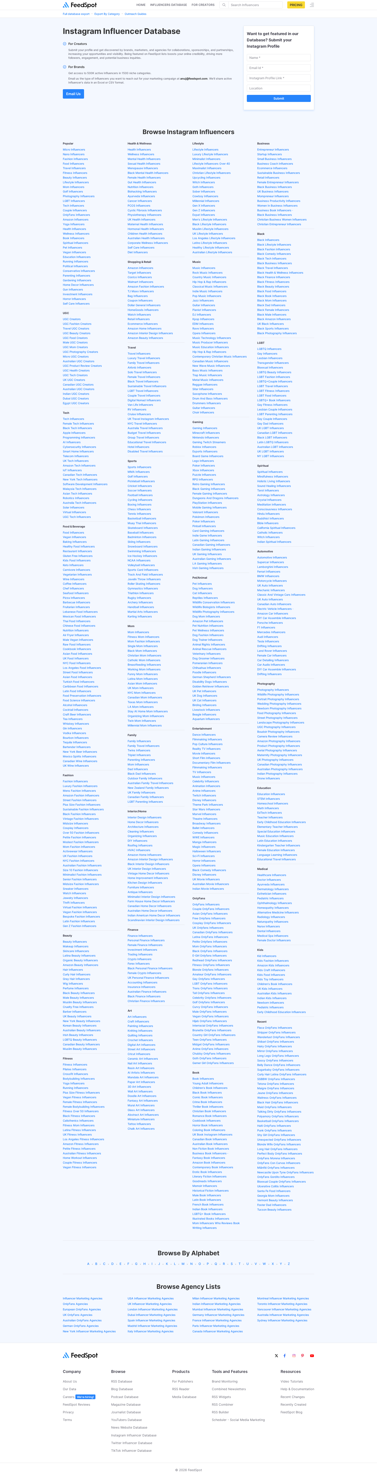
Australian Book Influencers (210, 1144)
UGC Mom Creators (75, 347)
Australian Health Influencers (146, 238)
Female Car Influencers (272, 655)
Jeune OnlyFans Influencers (275, 1093)
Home (140, 5)
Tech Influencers (73, 205)
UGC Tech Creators (75, 375)
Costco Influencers (140, 277)
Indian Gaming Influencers (209, 549)
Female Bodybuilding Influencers (84, 1106)
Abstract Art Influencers (143, 1114)
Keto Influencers (73, 565)
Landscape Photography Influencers (280, 722)
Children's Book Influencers (210, 1087)
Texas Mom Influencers (143, 702)
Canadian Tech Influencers (80, 474)
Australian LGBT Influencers (275, 446)
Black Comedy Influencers (209, 870)
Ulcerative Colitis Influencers (275, 1186)
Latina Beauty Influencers (79, 955)
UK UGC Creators (74, 379)
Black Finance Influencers (144, 996)
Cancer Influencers (140, 200)
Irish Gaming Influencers (208, 568)
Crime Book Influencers (207, 1102)
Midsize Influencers (75, 823)
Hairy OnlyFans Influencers (274, 1046)
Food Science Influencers (79, 700)
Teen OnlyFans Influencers (209, 1039)
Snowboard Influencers (143, 546)
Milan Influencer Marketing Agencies (216, 1298)
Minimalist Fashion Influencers (82, 874)
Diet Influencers (138, 252)
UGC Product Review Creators (82, 365)
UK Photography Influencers (275, 759)
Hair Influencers (73, 969)
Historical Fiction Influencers (210, 1190)
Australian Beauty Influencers (82, 1030)
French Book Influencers (208, 1204)
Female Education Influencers (276, 850)
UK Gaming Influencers (207, 554)
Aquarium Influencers (206, 719)
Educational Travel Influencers (147, 442)
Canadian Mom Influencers (145, 697)
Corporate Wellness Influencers (148, 242)
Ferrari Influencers (268, 571)
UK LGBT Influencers (270, 428)
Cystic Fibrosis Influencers (145, 210)
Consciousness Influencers (274, 509)
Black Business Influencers (274, 187)
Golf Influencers (73, 191)
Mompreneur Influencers (273, 196)
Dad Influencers (138, 769)
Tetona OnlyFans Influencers (275, 1083)
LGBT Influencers (74, 200)
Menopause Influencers (143, 168)
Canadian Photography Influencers (279, 764)
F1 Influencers (266, 627)
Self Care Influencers (76, 303)
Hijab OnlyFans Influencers (209, 1021)
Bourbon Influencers (76, 737)
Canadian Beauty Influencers (81, 1044)
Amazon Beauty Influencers (80, 965)
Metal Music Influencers (207, 379)
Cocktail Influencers (75, 709)
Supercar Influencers (270, 562)
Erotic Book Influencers (207, 1172)
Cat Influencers (202, 593)
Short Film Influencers (206, 758)
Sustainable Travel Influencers (147, 386)
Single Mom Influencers (143, 646)
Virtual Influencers (74, 512)
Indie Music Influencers (207, 291)
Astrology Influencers (271, 495)
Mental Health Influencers (144, 159)
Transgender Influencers (273, 362)
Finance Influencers (140, 935)
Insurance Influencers (142, 987)
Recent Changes (293, 1397)
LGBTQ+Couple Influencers (274, 381)
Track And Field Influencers (145, 574)
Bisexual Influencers (270, 367)
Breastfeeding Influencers (144, 664)
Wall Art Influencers (140, 1091)
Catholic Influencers (270, 532)
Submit (279, 98)
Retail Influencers (139, 319)
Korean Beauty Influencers (80, 1025)
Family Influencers (139, 741)
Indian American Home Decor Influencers (154, 915)
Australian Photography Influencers (280, 769)
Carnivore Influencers (76, 569)
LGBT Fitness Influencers (273, 390)
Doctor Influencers (269, 879)
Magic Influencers (204, 846)
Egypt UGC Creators (76, 403)
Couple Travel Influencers (144, 395)
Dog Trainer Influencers (207, 639)
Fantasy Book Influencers (208, 1157)
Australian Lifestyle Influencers (212, 252)
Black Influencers (268, 239)
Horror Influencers (74, 298)
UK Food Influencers (76, 658)
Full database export (76, 13)
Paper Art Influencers (141, 1082)
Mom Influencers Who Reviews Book (216, 1223)
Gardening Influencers (77, 280)
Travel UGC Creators (76, 328)
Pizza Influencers (74, 597)
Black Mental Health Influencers (148, 172)
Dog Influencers (202, 588)
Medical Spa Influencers (272, 935)
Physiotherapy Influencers (144, 214)
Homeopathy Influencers (273, 907)
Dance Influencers (204, 734)
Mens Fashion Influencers (79, 790)
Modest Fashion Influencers (81, 842)
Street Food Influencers (78, 672)
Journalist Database (126, 1412)
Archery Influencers (140, 602)
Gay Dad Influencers (270, 423)
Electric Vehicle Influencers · (275, 608)
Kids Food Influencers (77, 560)
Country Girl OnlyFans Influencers (214, 1035)
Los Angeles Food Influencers (82, 667)
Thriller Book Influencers (207, 1106)
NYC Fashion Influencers (78, 860)
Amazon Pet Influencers (207, 621)
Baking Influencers (75, 541)
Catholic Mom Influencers (144, 660)
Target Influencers (139, 272)
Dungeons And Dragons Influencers (215, 498)
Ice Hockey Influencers (142, 555)
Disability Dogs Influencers (209, 681)
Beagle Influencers (204, 714)
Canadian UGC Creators (78, 384)
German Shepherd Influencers (211, 677)
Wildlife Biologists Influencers (211, 607)
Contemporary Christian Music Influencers (219, 356)
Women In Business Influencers (277, 205)
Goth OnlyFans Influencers (209, 1058)
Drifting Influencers (269, 646)
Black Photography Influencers (277, 333)
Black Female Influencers (273, 309)
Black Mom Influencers (142, 650)
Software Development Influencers (85, 484)
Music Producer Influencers (210, 342)
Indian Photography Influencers (277, 773)
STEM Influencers (268, 798)
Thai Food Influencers (77, 621)
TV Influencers (201, 772)
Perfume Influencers (76, 988)
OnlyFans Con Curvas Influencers (278, 1163)
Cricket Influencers (140, 485)
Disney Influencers (204, 800)
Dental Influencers (269, 931)
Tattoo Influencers (139, 1124)
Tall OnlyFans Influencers (208, 993)
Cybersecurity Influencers (79, 446)
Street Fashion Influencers (80, 800)
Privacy (68, 1412)
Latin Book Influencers (206, 1199)
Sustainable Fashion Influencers (83, 809)
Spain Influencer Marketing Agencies (151, 1320)
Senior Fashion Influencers (80, 879)
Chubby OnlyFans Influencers (211, 1053)
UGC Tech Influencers (77, 516)
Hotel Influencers (138, 446)
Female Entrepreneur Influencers (278, 182)
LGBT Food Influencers (271, 395)
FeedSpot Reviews (76, 1404)
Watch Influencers (74, 893)
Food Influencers (73, 163)
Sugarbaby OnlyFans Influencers (278, 1069)
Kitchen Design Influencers (145, 882)
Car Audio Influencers (271, 664)
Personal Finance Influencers (146, 940)
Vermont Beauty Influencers (275, 1200)
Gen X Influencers (203, 205)
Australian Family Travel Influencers (150, 783)
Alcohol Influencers (75, 705)
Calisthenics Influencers (78, 1120)
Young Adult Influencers (207, 1083)
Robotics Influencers (76, 498)
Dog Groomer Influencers (208, 658)
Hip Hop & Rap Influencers (209, 281)
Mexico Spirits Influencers (79, 756)
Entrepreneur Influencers (273, 149)
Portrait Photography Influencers (278, 699)
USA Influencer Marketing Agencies (151, 1298)
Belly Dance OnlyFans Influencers (278, 1065)
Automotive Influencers (272, 557)
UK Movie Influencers (206, 879)
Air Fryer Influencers (76, 635)
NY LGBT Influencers (270, 456)
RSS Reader (180, 1389)
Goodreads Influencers (207, 1181)
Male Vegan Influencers (78, 639)
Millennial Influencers (205, 200)
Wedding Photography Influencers (279, 703)
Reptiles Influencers (205, 597)
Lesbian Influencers (270, 358)
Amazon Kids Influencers (273, 965)
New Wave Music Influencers (211, 365)
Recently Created (293, 1404)
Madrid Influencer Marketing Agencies (152, 1325)
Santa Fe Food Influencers (274, 1191)
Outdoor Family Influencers (145, 778)
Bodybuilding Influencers (79, 1078)
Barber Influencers (75, 1011)
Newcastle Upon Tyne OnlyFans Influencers (285, 1172)
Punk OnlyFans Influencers (274, 1130)
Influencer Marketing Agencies (82, 1298)
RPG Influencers (202, 479)
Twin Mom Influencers (142, 720)
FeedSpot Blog (291, 1412)
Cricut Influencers (139, 1054)
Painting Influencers (140, 1026)
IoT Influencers (72, 470)
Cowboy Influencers (205, 196)
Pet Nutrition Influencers (207, 625)
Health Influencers (74, 229)
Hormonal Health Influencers (146, 229)
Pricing (296, 5)
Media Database (184, 1397)
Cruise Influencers (139, 414)
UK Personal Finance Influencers (148, 977)
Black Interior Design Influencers (148, 864)
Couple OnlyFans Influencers (211, 909)
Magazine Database (126, 1404)
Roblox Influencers (204, 446)
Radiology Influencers (271, 917)
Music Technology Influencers (211, 338)
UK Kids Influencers (270, 988)
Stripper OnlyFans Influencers (276, 1032)
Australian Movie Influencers (210, 884)
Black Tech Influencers (77, 428)
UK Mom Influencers (141, 688)
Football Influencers (140, 495)
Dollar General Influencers (144, 305)
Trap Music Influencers (207, 375)
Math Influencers (268, 808)
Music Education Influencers (210, 347)
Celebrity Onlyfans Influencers (212, 997)
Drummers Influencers (206, 403)
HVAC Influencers (139, 850)
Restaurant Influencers (77, 551)
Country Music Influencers (209, 277)
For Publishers (182, 1381)
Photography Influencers (79, 196)
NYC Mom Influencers (142, 692)
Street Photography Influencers (277, 717)
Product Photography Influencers (278, 745)
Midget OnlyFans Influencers (211, 1044)
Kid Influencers (266, 956)
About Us (70, 1381)
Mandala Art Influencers (143, 1077)
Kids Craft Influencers (271, 970)
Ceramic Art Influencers (143, 1058)
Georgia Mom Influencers (273, 1195)
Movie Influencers (203, 753)
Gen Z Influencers (203, 210)
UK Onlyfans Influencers (208, 927)
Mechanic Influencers (271, 590)
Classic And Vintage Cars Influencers (281, 594)
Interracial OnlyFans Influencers (212, 1025)
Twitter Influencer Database (131, 1443)
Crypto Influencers (140, 959)
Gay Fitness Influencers (272, 404)
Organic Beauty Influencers (80, 960)
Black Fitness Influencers (79, 1116)
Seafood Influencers (76, 593)
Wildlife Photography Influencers (213, 611)
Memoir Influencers (204, 1185)
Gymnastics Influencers (143, 588)
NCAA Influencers (139, 560)
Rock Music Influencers (207, 272)
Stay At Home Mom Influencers (148, 711)
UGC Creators (72, 319)
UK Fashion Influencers (77, 856)
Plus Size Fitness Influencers (81, 1092)
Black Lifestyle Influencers (209, 224)
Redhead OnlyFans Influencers (212, 960)
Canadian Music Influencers (210, 361)
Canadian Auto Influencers (274, 604)
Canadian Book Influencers (209, 1139)
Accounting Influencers (142, 982)
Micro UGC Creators (76, 356)
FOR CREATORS (203, 5)
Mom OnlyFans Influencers (209, 946)
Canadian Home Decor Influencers (150, 906)
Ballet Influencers (203, 828)
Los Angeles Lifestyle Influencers (213, 238)
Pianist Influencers (204, 309)
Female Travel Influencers (144, 377)
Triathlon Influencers (141, 593)
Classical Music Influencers (210, 286)
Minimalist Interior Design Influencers (151, 896)
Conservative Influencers (79, 270)
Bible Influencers (268, 523)
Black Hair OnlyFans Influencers (277, 1102)
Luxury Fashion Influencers (80, 786)
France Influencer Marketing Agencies (217, 1320)
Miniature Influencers (141, 1119)
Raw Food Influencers (77, 644)
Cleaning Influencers (141, 831)
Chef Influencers (73, 588)
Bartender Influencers (77, 747)
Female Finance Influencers (145, 945)
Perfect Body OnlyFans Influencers (279, 1153)
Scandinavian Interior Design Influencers (154, 920)
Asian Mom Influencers (142, 683)
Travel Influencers (74, 168)
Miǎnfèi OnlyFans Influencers (276, 1167)
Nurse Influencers (268, 926)
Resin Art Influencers (141, 1068)
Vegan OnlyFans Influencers (210, 1016)
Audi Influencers (267, 636)
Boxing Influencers (140, 504)
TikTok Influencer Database (131, 1450)
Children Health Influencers (145, 233)
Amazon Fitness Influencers (81, 1144)
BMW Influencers (268, 576)
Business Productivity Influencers (278, 200)
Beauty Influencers (75, 177)
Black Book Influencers (207, 1092)
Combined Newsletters (229, 1389)
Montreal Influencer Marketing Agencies (283, 1298)
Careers (78, 1397)
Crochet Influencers (140, 1040)
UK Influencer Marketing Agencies (150, 1303)
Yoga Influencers (74, 224)
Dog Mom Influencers (206, 616)
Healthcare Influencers (271, 875)
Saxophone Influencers (207, 393)
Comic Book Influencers (207, 1097)
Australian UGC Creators (78, 361)
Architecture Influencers (143, 826)
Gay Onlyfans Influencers (208, 978)
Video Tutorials (292, 1381)
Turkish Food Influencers (78, 681)
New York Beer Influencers (80, 751)
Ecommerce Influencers (143, 323)
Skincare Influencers (76, 951)
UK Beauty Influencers (77, 1016)
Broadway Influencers (206, 823)
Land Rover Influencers (272, 650)
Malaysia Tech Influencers (80, 488)
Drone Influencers (268, 778)
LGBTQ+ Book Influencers (209, 1214)
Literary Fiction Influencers (209, 1176)
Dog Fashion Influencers (208, 635)
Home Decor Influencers (78, 284)
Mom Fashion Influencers (79, 846)
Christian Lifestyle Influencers (211, 172)
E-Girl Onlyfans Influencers (209, 955)
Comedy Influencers (205, 832)
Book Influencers (73, 238)
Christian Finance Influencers (146, 1001)
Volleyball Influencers (141, 565)
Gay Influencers (267, 353)
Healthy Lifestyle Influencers (210, 247)
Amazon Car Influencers (272, 613)
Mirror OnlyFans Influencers (275, 1051)
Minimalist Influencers (206, 159)
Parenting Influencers (76, 275)
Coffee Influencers (75, 583)
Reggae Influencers (205, 384)
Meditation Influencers (271, 504)
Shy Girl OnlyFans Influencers (276, 1135)
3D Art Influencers (139, 1086)
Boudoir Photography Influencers (278, 731)
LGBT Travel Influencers (143, 390)
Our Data (69, 1389)
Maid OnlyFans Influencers (274, 1107)
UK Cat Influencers (204, 700)
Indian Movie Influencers (208, 888)
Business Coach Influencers (275, 163)
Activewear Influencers (78, 851)
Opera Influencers (204, 333)
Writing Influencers (204, 1227)
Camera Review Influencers (275, 736)
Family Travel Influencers (144, 362)
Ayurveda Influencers (141, 196)
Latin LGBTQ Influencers (273, 442)
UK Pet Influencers (204, 691)
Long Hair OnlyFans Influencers (277, 1149)
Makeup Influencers (76, 946)
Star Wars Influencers (206, 809)
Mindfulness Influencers (272, 476)
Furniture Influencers (141, 887)
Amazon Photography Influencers (278, 741)
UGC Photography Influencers (276, 727)
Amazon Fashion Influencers (81, 795)
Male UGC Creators (75, 342)
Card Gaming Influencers (208, 530)
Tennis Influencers (139, 513)
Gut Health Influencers (142, 182)
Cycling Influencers (140, 499)
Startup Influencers (269, 154)
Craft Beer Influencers (77, 714)
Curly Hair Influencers (77, 974)
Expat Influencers (203, 214)
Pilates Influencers (75, 1069)
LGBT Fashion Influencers (273, 377)
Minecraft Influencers (206, 432)
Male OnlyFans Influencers (209, 1011)
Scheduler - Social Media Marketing (238, 1420)
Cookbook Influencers (77, 649)
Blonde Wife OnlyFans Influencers (279, 1144)
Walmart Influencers (140, 281)
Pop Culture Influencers (207, 744)
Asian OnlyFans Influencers (210, 913)
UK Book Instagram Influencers (212, 1134)
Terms (67, 1420)
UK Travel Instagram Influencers (148, 418)
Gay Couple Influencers (272, 418)
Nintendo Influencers (205, 437)
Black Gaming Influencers (208, 488)
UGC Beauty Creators (77, 333)
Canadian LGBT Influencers (274, 432)
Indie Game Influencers (207, 535)
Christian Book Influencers (209, 1111)
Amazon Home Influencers (145, 328)
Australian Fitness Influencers (82, 1153)
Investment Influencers (77, 294)
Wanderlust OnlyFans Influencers (278, 1037)
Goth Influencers (203, 187)
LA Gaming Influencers (207, 563)
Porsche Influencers (270, 622)
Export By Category (107, 13)
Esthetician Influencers (271, 893)
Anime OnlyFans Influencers (210, 1048)
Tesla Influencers (268, 641)
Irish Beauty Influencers (78, 1035)
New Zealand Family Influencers (148, 787)
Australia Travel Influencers (145, 428)
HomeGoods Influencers (143, 309)
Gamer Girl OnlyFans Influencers (213, 1063)
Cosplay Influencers (76, 828)
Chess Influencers (139, 509)
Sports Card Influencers (143, 569)
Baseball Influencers (141, 532)
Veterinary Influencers (206, 653)
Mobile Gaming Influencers (209, 507)
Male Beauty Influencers (78, 997)
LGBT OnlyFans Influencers (210, 983)
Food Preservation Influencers (82, 695)
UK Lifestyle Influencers (207, 233)
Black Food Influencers (271, 291)
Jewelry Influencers (75, 898)
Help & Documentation (297, 1389)
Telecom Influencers (76, 456)
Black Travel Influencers (143, 381)
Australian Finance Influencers (147, 991)
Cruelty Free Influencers (78, 1007)
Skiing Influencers (139, 541)
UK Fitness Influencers (77, 1134)
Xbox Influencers (203, 470)
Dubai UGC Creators (76, 398)
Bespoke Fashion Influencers (81, 916)
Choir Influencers (203, 412)
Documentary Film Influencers (211, 762)
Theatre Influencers (205, 818)
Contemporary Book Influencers (212, 1167)
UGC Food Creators (75, 338)
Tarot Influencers (268, 490)
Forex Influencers (139, 963)
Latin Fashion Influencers (79, 921)
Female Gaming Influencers (209, 493)
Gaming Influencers (204, 428)
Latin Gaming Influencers (208, 540)
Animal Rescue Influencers (209, 649)
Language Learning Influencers (277, 854)
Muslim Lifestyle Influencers (210, 229)
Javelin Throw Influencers (144, 579)
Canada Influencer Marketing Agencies (217, 1331)
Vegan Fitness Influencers (79, 1097)
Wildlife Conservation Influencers (213, 602)
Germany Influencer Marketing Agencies (218, 1314)
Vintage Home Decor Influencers (148, 873)
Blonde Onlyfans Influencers (210, 969)
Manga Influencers (204, 842)
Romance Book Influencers (209, 1116)
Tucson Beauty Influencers (274, 1209)
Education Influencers (77, 257)
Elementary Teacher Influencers (277, 826)
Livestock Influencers (206, 709)
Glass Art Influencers (141, 1110)
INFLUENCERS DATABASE (168, 5)
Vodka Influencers (74, 733)
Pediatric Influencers (270, 898)
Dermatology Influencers (273, 889)
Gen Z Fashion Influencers (79, 926)
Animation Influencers (206, 786)
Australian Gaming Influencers (211, 558)
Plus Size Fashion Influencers (82, 804)
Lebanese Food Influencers (80, 611)
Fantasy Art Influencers (143, 1100)
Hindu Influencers (268, 513)
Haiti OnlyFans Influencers (274, 1125)
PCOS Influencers (139, 205)
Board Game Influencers (207, 456)
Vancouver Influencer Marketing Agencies (284, 1309)
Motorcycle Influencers (272, 580)
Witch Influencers (203, 182)
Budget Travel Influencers (144, 432)
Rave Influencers (203, 328)
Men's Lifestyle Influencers (209, 219)
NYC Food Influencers (77, 663)
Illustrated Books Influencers (210, 1218)
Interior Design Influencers (145, 817)
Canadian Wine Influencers (80, 761)
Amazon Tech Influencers (79, 465)
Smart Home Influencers (78, 451)
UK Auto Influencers (270, 585)
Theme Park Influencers (207, 804)
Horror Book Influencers (207, 1125)
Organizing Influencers (142, 836)
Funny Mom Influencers (143, 674)
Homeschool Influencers (272, 803)
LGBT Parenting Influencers (145, 801)
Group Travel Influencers (143, 437)
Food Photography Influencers (276, 713)
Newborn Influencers (270, 1002)
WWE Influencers (203, 837)
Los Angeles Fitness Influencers (83, 1139)
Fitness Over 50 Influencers (81, 1111)
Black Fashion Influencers (79, 814)
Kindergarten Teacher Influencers (278, 845)
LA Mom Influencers (141, 706)
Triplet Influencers (139, 755)
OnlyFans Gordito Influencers (276, 1176)
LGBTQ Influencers (269, 348)
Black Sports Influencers (273, 328)
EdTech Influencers (269, 812)
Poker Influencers (203, 465)
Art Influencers (137, 1016)
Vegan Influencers (74, 252)
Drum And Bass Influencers (210, 398)
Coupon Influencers (140, 300)
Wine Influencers (73, 579)
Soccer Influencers (140, 490)
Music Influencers (203, 268)
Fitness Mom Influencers (79, 1125)
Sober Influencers (203, 191)
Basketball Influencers (142, 518)
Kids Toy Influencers (270, 979)
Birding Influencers (204, 705)
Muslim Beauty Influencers (80, 1002)
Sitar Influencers (202, 389)
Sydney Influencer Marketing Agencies (282, 1320)
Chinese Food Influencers (79, 625)
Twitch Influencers (204, 795)
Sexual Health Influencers (144, 163)
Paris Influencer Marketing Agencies (215, 1325)
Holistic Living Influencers (273, 481)
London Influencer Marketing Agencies (153, 1309)
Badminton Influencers (142, 537)
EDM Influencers (203, 323)
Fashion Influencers (75, 159)
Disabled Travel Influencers (145, 451)
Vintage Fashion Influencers (81, 818)
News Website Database (129, 1427)
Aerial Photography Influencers (277, 750)
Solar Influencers (73, 507)
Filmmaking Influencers (207, 739)
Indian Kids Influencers (272, 998)
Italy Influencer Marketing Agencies (151, 1331)
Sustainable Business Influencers (278, 172)
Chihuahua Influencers (206, 667)
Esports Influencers (205, 451)
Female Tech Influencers (78, 423)
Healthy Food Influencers (79, 546)
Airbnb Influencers (139, 367)
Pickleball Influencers (141, 481)
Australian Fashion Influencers (82, 865)
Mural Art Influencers (141, 1105)
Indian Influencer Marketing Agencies (216, 1303)
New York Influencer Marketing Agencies (89, 1331)
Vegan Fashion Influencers (80, 912)
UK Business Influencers (273, 191)
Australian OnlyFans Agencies (82, 1320)
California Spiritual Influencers (276, 527)
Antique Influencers (140, 892)
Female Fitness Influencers (80, 1102)
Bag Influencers (138, 296)
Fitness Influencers (75, 172)
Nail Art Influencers (140, 1063)
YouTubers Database (126, 1420)
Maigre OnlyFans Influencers (275, 1088)
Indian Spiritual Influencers (274, 541)
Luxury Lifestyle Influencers (210, 154)
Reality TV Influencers (206, 748)
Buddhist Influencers (270, 518)
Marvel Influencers (204, 814)
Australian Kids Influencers (274, 993)
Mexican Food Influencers (79, 616)
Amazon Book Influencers (208, 1162)
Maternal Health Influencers (145, 224)
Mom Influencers (73, 187)
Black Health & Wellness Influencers (280, 272)
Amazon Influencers (76, 219)
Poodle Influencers (204, 672)
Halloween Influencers (206, 851)
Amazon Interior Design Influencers (150, 333)
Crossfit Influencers (75, 1074)
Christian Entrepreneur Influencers (279, 224)
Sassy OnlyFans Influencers (275, 1060)
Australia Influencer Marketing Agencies (283, 1314)
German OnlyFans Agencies (81, 1325)
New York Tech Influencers (80, 479)
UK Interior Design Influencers (147, 868)
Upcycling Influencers (206, 177)
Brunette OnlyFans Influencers (212, 1030)
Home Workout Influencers (80, 1157)
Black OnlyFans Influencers (210, 951)
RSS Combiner (222, 1404)
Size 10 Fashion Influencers (80, 870)
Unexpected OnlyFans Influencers (279, 1139)
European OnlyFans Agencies (82, 1309)
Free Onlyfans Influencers (209, 918)
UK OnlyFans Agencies (77, 1314)
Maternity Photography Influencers (279, 755)
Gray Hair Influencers (76, 978)
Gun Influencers (73, 289)
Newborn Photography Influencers (279, 708)
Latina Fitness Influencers (79, 1130)
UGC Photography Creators (80, 351)
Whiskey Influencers (76, 723)
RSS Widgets (221, 1397)
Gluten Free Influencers (78, 555)
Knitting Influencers (140, 1030)
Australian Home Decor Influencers (150, 910)
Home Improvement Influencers (148, 878)
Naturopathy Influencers (272, 921)
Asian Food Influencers (77, 653)
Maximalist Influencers (206, 168)
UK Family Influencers (142, 792)
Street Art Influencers (141, 1049)
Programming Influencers (79, 437)
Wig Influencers (73, 983)
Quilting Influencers (140, 1035)
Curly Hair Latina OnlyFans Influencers (282, 1074)
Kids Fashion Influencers (273, 960)
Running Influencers (75, 261)
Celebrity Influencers (205, 781)
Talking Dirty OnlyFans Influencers (279, 1111)
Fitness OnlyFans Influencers (211, 965)
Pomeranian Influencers (207, 663)
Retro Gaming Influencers (208, 484)
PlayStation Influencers (207, 502)
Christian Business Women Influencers (282, 219)
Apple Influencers (74, 432)
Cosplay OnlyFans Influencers (211, 923)
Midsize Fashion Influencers (81, 884)
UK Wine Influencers (76, 765)
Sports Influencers (139, 467)
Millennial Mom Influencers (145, 725)
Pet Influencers (72, 247)
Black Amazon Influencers (274, 319)
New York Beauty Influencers (81, 1021)
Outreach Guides (135, 13)
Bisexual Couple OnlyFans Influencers (281, 1181)
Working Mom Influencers (144, 669)
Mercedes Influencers (271, 632)
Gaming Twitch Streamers (209, 442)
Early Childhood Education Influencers (281, 822)
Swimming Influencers (142, 551)
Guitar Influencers (203, 305)
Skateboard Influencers (143, 527)
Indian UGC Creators (76, 393)
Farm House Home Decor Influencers (151, 901)
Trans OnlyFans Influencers (210, 988)
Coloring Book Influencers (208, 1130)
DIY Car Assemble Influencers (276, 618)
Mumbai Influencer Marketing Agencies (217, 1309)
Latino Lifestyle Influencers (209, 242)
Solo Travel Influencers (142, 372)
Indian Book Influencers (207, 1209)
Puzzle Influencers (204, 474)
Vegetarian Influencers (77, 574)
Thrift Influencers (74, 902)
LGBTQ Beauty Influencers (80, 1039)
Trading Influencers (140, 954)
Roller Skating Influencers (144, 583)
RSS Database (121, 1381)
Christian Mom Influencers (144, 655)
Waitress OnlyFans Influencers (277, 1097)
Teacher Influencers (270, 817)
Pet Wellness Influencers (208, 630)
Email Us (73, 94)
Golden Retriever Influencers (210, 686)
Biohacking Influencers (142, 191)
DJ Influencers (201, 314)
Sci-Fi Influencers (203, 856)
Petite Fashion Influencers (79, 837)
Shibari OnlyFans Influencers (275, 1041)
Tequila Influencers (75, 742)
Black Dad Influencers (142, 773)
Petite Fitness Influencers (79, 1148)
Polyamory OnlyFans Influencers (278, 1116)
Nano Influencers (74, 154)
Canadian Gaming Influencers (211, 544)
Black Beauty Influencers (79, 993)
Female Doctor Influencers (274, 940)
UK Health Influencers (142, 219)
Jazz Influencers (203, 300)
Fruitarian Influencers (76, 607)
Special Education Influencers (276, 831)
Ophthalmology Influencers (274, 903)
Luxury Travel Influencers (144, 358)
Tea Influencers (73, 719)
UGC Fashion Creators (77, 323)
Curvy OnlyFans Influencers (210, 1007)
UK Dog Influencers (204, 695)
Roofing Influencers (140, 845)
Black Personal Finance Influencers (150, 968)
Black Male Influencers (271, 314)
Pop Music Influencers (206, 296)
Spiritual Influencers (75, 242)
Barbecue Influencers (76, 602)
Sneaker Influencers (76, 888)
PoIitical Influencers (75, 266)
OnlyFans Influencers (76, 214)
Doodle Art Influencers (142, 1096)
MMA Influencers (139, 471)
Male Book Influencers (206, 1195)
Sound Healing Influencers (274, 485)
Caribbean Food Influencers (80, 686)
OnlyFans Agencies (75, 1303)
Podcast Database (124, 1397)
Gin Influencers (72, 728)
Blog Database (122, 1389)
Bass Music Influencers (207, 370)
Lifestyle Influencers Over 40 (211, 163)
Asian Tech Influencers (77, 493)
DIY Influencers (137, 840)
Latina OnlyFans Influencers (210, 937)
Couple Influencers (75, 210)
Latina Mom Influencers (143, 678)
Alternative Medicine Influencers (278, 912)
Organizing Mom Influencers (146, 716)
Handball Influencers (141, 607)
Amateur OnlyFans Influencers (212, 974)
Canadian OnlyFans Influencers (212, 932)
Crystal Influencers (269, 499)
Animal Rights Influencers (208, 644)
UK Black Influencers (270, 323)
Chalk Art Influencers (141, 1128)
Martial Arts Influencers (143, 611)
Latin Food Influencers (77, 691)
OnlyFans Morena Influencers (276, 1158)
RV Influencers (137, 409)
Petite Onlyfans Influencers (209, 941)
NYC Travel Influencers (142, 423)
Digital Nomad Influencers (144, 400)
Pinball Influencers (204, 526)
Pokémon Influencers (206, 516)
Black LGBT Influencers (272, 437)
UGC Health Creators (76, 370)
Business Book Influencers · (210, 1153)
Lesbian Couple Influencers (274, 409)
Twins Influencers (139, 750)
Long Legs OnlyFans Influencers (278, 1055)
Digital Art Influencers (142, 1044)
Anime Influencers (204, 790)
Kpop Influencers (203, 319)
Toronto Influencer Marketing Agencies (282, 1303)
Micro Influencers (74, 149)
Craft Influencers (138, 1021)
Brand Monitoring (225, 1381)
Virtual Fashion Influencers (80, 907)
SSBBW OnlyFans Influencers (276, 1079)
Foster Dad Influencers (271, 1204)
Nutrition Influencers (76, 630)
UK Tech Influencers (76, 460)
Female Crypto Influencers (144, 973)
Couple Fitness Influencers (80, 1162)
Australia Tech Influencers (79, 502)
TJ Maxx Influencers (141, 291)
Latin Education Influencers (274, 840)
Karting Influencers (140, 616)
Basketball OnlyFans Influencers (278, 1121)
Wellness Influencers (76, 233)
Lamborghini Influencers (272, 566)
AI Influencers (72, 442)
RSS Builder (220, 1412)
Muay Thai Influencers (142, 523)
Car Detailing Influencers (273, 660)
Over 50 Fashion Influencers (81, 832)
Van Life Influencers (140, 404)
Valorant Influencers (205, 512)
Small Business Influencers (274, 159)
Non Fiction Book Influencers (210, 1148)
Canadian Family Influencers (146, 797)
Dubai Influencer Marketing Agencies (152, 1314)
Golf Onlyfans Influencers (208, 1002)
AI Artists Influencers (141, 1072)
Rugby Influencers (139, 597)
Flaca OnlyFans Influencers (274, 1027)
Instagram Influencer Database (133, 1435)
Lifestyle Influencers (76, 182)
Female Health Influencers (144, 177)
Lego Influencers (203, 460)
